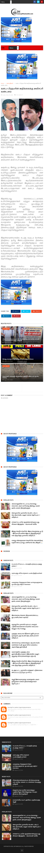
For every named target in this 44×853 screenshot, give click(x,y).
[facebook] (34, 2)
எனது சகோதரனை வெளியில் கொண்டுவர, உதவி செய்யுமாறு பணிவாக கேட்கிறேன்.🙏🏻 (27, 542)
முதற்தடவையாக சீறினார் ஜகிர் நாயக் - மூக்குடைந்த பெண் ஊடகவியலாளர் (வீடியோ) (26, 636)
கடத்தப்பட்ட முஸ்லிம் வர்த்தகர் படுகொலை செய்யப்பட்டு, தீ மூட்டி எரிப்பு (27, 671)
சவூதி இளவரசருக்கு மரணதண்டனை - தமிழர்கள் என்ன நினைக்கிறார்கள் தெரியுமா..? (26, 682)
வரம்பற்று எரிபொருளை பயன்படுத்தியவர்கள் (27, 573)
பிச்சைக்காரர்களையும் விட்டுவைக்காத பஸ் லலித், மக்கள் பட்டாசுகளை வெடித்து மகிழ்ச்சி (20, 339)
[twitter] (38, 2)
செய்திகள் (10, 83)
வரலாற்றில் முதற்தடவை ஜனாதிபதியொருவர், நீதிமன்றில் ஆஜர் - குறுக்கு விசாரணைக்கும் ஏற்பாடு (26, 654)
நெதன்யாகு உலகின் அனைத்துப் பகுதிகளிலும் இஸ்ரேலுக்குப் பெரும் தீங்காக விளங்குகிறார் (25, 792)
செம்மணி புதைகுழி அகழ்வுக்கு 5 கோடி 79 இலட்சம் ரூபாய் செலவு (20, 377)
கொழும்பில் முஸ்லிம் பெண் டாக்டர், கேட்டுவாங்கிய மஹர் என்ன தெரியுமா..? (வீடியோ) (26, 515)
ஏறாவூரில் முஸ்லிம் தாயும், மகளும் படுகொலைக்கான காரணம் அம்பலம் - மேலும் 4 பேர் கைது (25, 627)
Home (3, 48)
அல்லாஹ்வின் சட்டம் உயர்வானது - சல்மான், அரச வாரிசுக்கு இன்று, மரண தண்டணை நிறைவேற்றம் (26, 506)
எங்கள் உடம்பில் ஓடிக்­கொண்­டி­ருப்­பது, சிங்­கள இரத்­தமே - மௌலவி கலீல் (25, 523)
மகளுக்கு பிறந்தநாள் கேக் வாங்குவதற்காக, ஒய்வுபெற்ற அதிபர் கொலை (27, 583)
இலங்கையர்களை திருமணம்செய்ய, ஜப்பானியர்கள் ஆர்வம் (25, 616)
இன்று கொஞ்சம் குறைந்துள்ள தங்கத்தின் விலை (18, 359)
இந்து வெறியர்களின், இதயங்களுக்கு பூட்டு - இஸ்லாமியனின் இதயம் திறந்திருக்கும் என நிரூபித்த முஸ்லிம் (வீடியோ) (27, 533)
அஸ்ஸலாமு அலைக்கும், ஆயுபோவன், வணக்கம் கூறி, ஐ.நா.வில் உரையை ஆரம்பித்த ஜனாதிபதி (26, 645)
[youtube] (42, 2)
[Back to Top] (22, 850)
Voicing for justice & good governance (19, 707)
